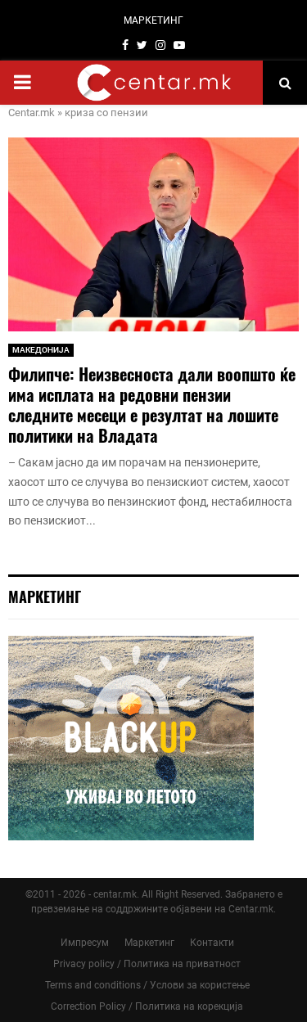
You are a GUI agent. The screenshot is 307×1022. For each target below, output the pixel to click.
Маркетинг (149, 942)
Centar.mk (31, 112)
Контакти (212, 942)
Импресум (85, 942)
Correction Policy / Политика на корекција (147, 1006)
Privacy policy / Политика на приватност (147, 964)
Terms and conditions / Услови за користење (147, 985)
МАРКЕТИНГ (153, 20)
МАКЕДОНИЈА (41, 349)
